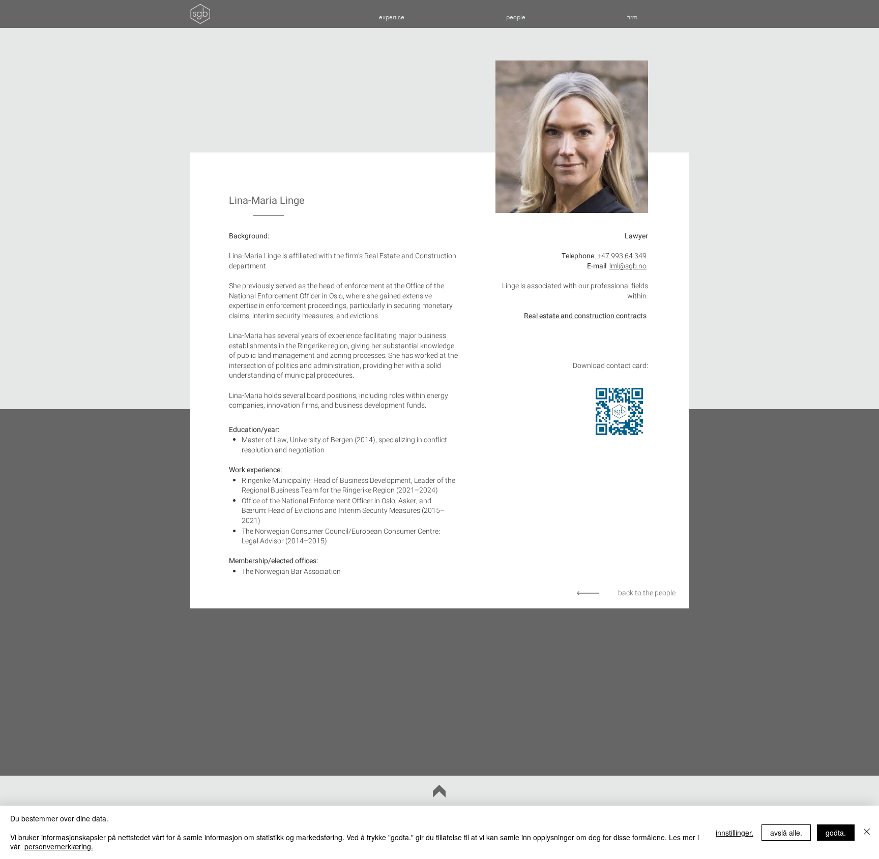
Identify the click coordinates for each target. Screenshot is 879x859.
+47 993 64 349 (622, 256)
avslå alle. (786, 832)
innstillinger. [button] (734, 832)
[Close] (867, 832)
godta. (836, 832)
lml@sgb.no (628, 266)
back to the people (647, 593)
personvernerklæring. (58, 846)
